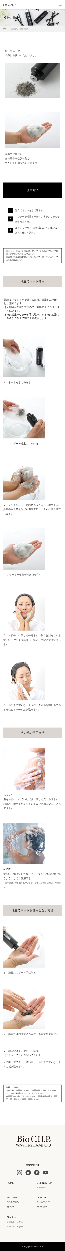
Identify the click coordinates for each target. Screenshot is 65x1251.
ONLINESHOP (44, 1183)
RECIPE (10, 1207)
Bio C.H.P (12, 1197)
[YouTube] (45, 1174)
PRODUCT (42, 1207)
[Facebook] (37, 1174)
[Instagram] (19, 1174)
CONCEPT (42, 1197)
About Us (11, 1217)
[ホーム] (4, 28)
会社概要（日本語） (16, 1222)
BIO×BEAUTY (13, 1202)
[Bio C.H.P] (27, 4)
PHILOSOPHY (43, 1202)
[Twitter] (28, 1174)
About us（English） (16, 1226)
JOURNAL (41, 1188)
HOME (10, 1183)
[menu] (60, 4)
